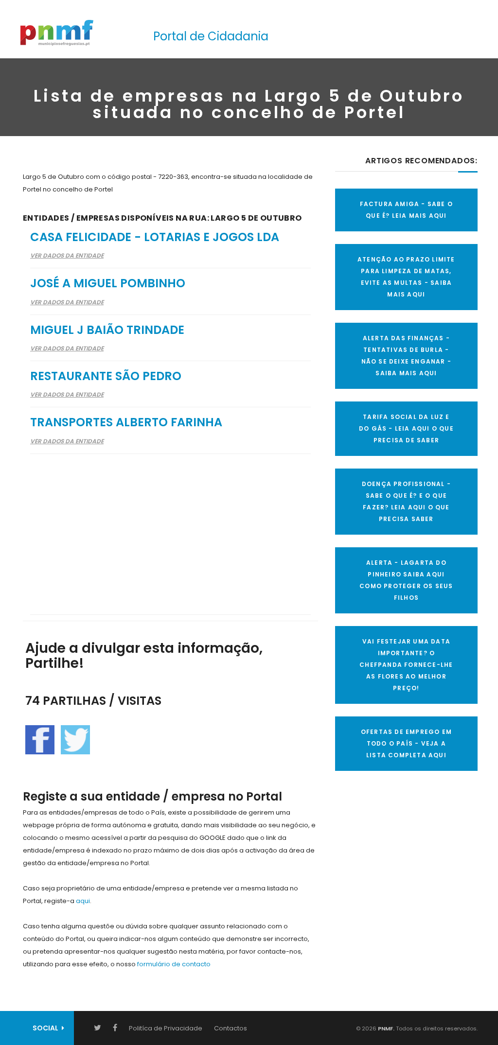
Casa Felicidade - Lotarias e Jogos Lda (154, 237)
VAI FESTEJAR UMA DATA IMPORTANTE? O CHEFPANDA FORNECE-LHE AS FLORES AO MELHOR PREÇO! (406, 664)
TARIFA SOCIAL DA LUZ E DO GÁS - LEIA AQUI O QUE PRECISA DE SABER (406, 428)
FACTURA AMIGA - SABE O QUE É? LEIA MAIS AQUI (406, 210)
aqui (83, 901)
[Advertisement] (170, 528)
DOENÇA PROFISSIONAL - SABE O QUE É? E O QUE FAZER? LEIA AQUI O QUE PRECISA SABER (406, 501)
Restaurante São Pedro (105, 376)
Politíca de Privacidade (165, 1028)
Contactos (230, 1028)
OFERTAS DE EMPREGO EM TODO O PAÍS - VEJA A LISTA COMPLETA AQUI (406, 743)
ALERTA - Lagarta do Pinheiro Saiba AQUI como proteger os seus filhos (406, 580)
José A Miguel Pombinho (107, 283)
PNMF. (385, 1028)
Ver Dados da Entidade (67, 255)
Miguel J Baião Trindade (107, 330)
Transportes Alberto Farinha (126, 422)
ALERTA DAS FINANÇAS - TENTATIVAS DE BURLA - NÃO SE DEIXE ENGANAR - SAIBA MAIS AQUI (406, 355)
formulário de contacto (174, 964)
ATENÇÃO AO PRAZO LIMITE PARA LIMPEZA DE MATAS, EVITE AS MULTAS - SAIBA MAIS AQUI (406, 276)
